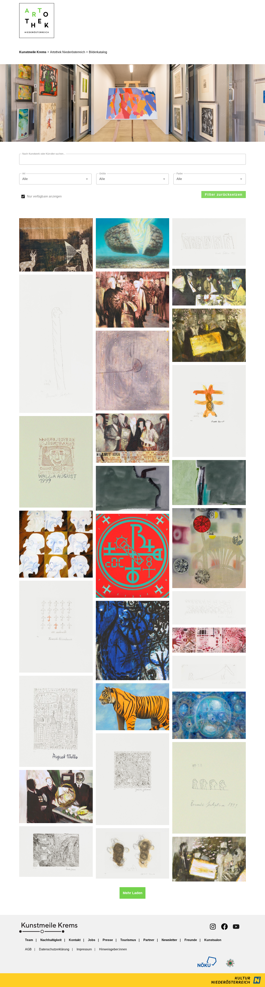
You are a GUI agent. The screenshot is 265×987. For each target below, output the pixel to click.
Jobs (91, 940)
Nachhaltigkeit (50, 940)
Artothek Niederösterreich (67, 52)
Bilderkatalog (98, 52)
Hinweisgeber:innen (113, 949)
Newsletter (169, 940)
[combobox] (55, 179)
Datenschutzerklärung (54, 949)
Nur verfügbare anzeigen (44, 196)
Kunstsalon (212, 940)
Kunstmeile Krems (32, 52)
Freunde (190, 940)
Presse (108, 940)
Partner (148, 940)
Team (29, 940)
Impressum (84, 949)
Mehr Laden (132, 893)
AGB (28, 949)
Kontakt (75, 940)
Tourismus (128, 940)
